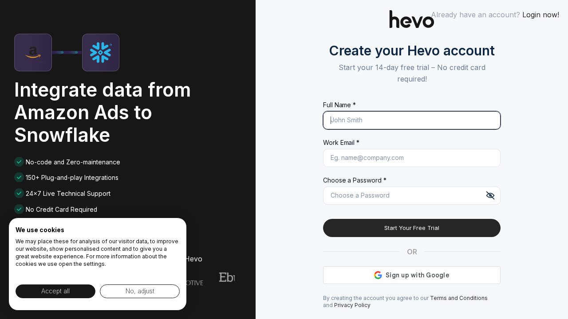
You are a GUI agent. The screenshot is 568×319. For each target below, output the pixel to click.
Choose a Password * (354, 180)
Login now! (540, 14)
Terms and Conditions (459, 298)
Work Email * (341, 142)
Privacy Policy (352, 305)
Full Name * (339, 105)
